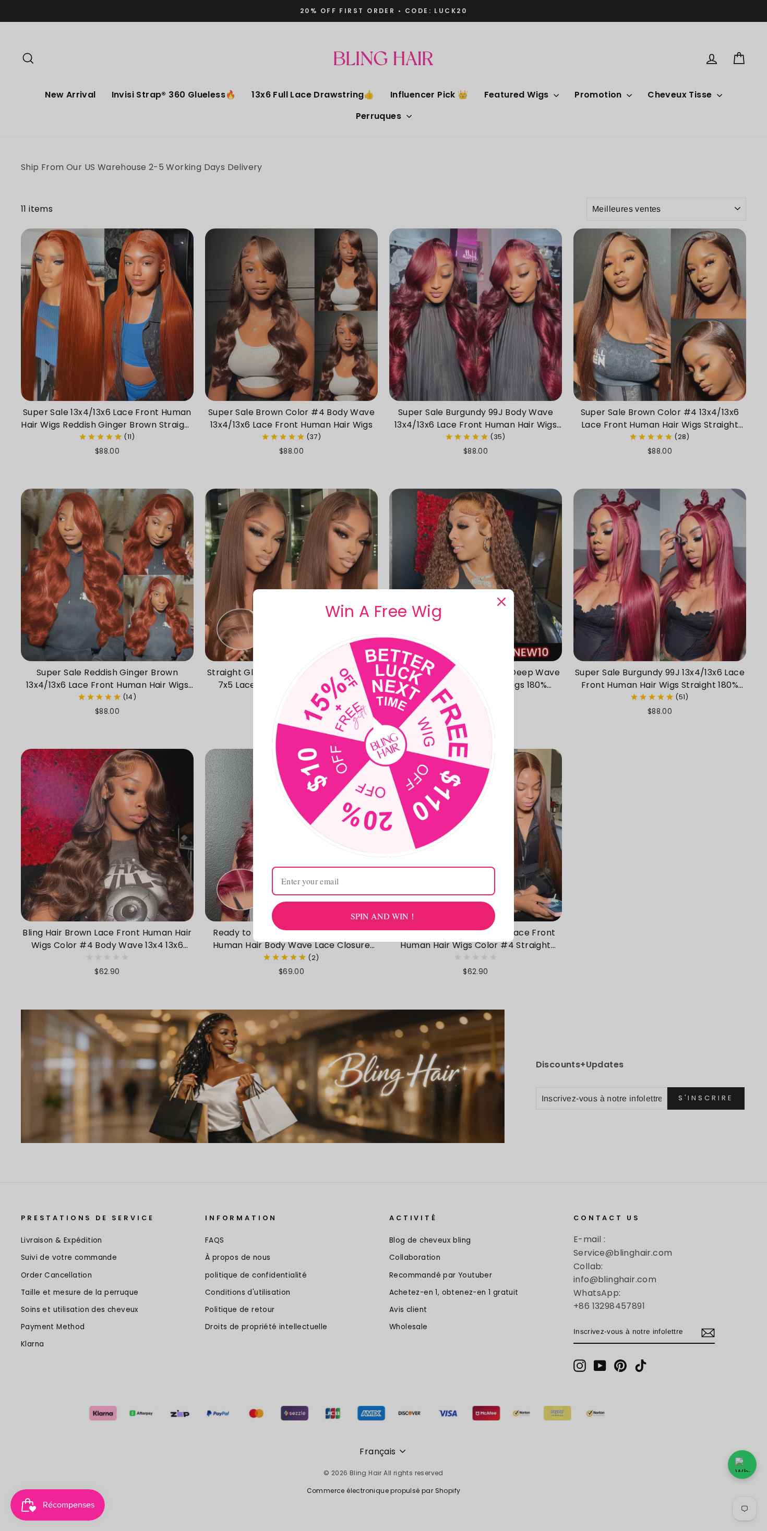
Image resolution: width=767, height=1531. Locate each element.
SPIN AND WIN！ (384, 915)
